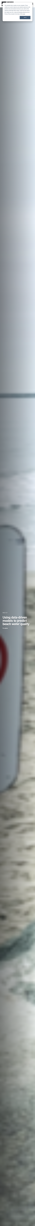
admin (6, 628)
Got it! (25, 17)
